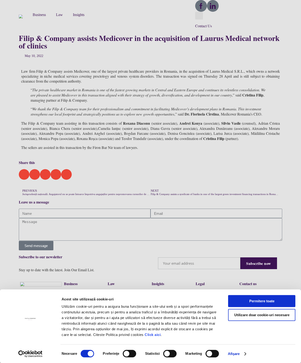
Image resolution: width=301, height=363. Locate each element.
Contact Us (203, 25)
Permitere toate (261, 301)
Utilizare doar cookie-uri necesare (261, 315)
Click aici (153, 335)
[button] (23, 16)
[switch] (129, 353)
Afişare (234, 354)
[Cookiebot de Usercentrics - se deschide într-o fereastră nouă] (30, 353)
